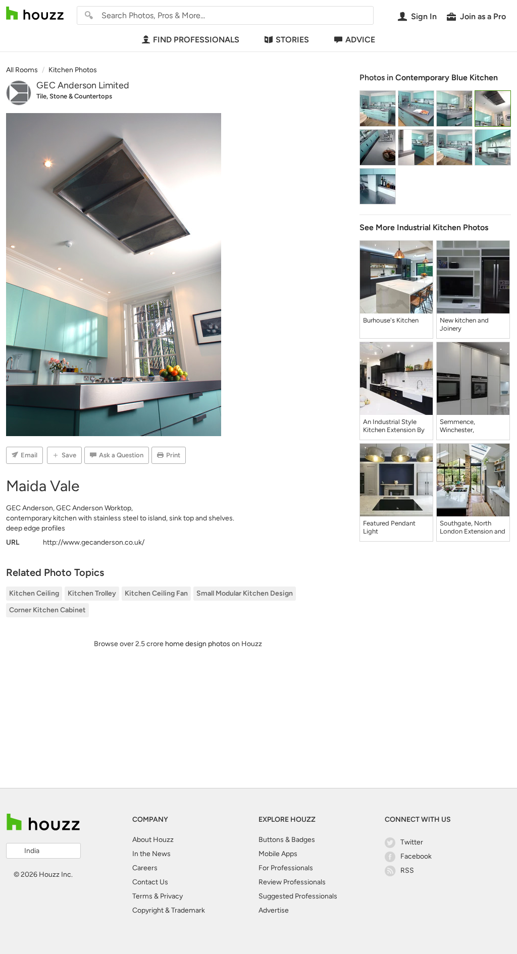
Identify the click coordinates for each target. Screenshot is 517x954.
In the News (151, 854)
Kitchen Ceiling (34, 593)
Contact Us (150, 882)
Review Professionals (292, 882)
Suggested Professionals (297, 896)
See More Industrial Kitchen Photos (423, 227)
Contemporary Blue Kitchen (446, 77)
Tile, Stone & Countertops (74, 96)
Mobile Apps (277, 854)
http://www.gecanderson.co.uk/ (93, 542)
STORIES (292, 39)
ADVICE (360, 39)
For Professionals (285, 868)
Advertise (273, 910)
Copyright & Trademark (168, 910)
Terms (142, 896)
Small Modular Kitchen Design (244, 593)
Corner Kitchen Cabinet (47, 610)
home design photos (197, 644)
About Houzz (153, 839)
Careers (145, 868)
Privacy (171, 896)
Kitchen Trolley (92, 593)
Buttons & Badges (286, 839)
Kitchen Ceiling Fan (156, 593)
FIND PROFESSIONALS (196, 39)
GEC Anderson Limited (82, 85)
